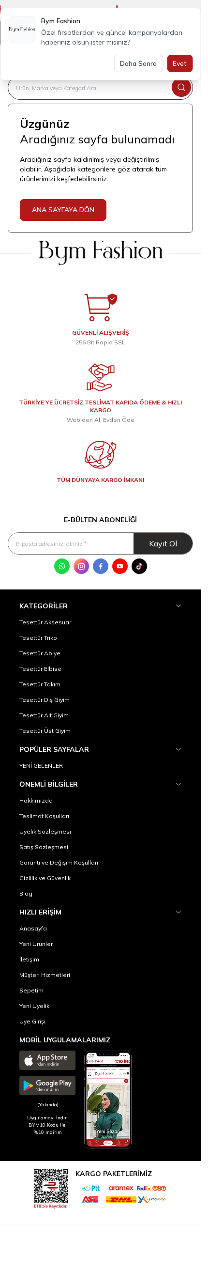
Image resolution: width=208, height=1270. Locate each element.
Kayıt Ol (163, 543)
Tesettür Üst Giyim (45, 730)
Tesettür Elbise (40, 668)
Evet (180, 63)
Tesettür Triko (38, 637)
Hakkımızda (36, 800)
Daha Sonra (138, 63)
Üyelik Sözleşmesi (45, 831)
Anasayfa (33, 928)
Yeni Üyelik (34, 1005)
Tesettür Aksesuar (45, 622)
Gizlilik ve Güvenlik (45, 878)
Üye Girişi (32, 1021)
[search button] (181, 87)
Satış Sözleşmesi (43, 847)
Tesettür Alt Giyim (44, 715)
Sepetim (31, 990)
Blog (25, 893)
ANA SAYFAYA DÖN (63, 209)
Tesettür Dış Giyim (44, 699)
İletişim (29, 959)
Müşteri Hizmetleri (44, 974)
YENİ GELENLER (41, 765)
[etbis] (51, 1187)
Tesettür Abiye (39, 653)
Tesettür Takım (39, 684)
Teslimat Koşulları (44, 816)
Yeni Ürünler (36, 943)
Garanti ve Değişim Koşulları (58, 862)
